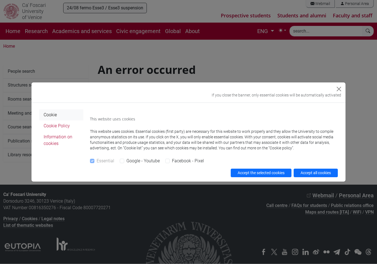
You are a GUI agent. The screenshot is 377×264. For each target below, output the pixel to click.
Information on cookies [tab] (58, 140)
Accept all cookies (316, 173)
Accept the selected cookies (261, 173)
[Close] (338, 89)
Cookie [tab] (50, 114)
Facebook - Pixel (188, 160)
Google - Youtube (143, 160)
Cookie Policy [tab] (57, 125)
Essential (105, 160)
